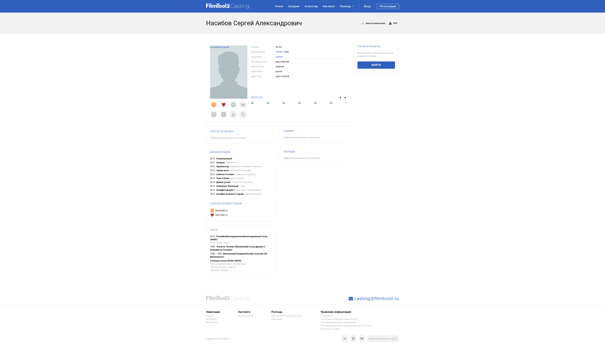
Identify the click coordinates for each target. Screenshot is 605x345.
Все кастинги (245, 316)
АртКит (279, 56)
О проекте (326, 316)
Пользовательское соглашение (338, 322)
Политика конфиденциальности (339, 319)
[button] (340, 97)
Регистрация (388, 6)
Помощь (345, 6)
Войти (376, 64)
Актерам (294, 6)
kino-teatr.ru (221, 215)
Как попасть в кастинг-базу (286, 316)
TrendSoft (223, 338)
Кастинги (329, 6)
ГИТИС (279, 52)
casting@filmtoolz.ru (376, 298)
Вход (367, 6)
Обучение (276, 319)
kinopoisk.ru (221, 210)
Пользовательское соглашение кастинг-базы (346, 325)
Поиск (279, 6)
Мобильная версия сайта (383, 338)
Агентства (311, 6)
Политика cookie (330, 329)
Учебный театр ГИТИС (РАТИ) (225, 260)
